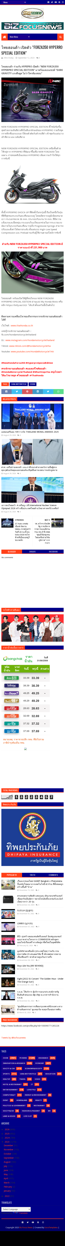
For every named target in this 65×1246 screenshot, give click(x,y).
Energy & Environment (35, 1095)
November (9, 1149)
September (9, 1158)
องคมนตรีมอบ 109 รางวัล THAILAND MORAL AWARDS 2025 (30, 432)
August (7, 1162)
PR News (23, 1058)
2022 (7, 1196)
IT (32, 1084)
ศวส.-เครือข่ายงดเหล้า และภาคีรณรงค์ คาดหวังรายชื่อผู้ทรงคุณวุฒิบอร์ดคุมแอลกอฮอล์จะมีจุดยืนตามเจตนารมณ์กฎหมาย (29, 468)
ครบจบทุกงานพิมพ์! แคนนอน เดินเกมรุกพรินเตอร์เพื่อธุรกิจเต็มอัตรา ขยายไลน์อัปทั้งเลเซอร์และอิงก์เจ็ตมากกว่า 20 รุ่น (40, 899)
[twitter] (52, 2)
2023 (7, 1142)
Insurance (43, 1058)
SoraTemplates (51, 1227)
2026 (7, 1129)
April (6, 1178)
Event (5, 1100)
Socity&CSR (8, 1111)
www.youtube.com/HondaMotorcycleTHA (32, 351)
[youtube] (55, 2)
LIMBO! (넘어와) (25, 923)
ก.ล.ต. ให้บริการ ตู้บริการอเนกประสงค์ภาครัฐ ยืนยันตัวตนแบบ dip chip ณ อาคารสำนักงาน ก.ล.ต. (38, 995)
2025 (7, 1133)
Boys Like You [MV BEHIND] (30, 966)
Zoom (32, 384)
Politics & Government (14, 1106)
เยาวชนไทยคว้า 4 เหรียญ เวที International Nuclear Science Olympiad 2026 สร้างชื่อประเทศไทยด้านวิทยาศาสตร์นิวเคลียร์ (30, 507)
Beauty (38, 1100)
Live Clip (28, 1116)
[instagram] (62, 2)
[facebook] (48, 2)
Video (37, 1079)
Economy (39, 1063)
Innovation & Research (14, 1063)
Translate (23, 1213)
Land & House (9, 1116)
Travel (22, 1079)
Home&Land (21, 1100)
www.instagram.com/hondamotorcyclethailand (29, 340)
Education (50, 1074)
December (9, 1145)
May (6, 1174)
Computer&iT (9, 1095)
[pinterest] (59, 2)
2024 (7, 1138)
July (6, 1166)
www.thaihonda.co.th (22, 325)
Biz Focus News (26, 1227)
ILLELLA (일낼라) (25, 910)
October (8, 1154)
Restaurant (39, 1106)
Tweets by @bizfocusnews (13, 1037)
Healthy (6, 1079)
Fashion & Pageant (31, 1111)
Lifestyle (31, 1090)
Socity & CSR (9, 1069)
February (8, 1187)
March (7, 1182)
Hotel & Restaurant (12, 1084)
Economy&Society (33, 1069)
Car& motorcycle (18, 384)
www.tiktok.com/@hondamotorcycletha (30, 346)
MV (49, 1111)
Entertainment (10, 1090)
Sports (6, 1074)
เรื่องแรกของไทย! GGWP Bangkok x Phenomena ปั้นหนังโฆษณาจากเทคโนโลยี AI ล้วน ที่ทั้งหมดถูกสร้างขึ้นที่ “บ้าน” (40, 884)
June (6, 1170)
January (7, 1191)
